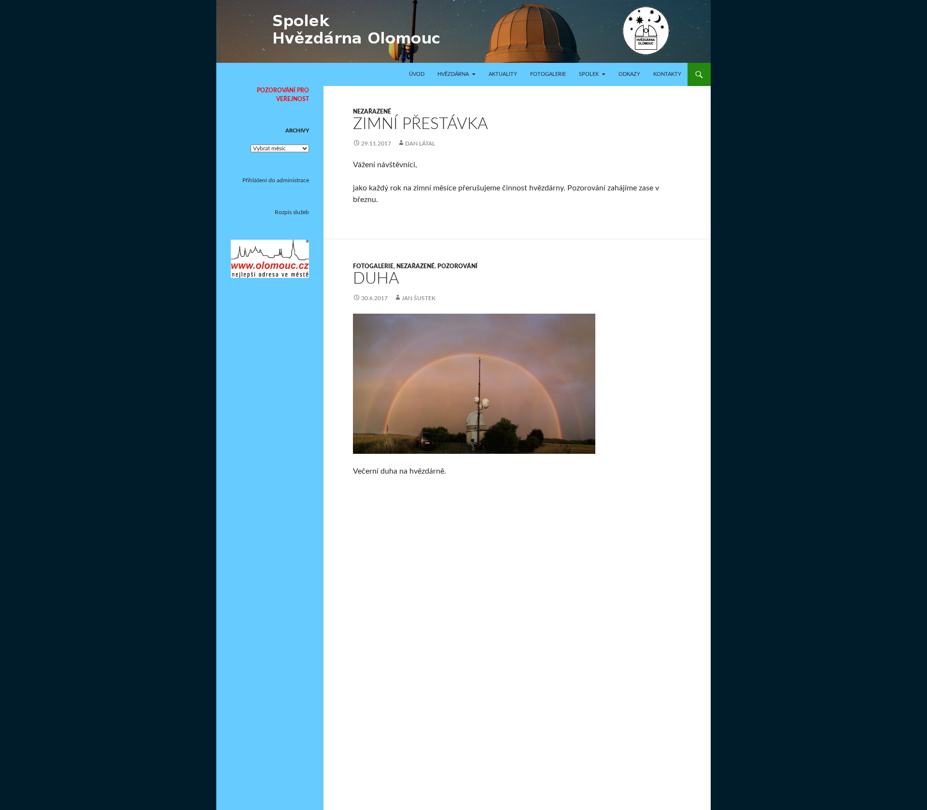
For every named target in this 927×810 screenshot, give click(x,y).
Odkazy (629, 74)
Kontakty (667, 74)
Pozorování (457, 266)
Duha (376, 279)
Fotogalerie (548, 74)
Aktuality (503, 74)
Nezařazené (372, 112)
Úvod (416, 74)
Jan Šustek (418, 298)
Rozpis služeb (292, 212)
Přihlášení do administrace (275, 180)
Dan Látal (420, 143)
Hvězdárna (453, 74)
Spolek (589, 74)
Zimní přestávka (420, 124)
